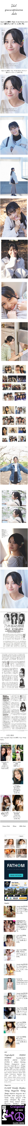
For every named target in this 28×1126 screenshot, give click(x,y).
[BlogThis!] (8, 735)
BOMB (23, 1104)
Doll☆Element (8, 1077)
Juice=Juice (7, 1066)
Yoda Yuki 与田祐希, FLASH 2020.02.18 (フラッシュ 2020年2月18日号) (21, 1040)
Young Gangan (15, 1098)
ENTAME (7, 1096)
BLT (24, 1094)
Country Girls (11, 1071)
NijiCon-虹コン (15, 1066)
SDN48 (9, 1082)
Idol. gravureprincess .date (14, 10)
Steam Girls (7, 1075)
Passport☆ (11, 1079)
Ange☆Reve (15, 1079)
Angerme (23, 1064)
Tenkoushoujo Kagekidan (15, 1074)
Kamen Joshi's (17, 1075)
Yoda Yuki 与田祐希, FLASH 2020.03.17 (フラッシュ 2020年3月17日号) (21, 939)
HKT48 (6, 1060)
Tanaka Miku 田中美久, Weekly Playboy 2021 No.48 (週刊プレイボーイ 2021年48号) (22, 997)
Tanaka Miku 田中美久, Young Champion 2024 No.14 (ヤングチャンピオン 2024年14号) (22, 968)
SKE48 (15, 1060)
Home (14, 826)
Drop (24, 1074)
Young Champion (10, 1100)
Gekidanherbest (12, 1080)
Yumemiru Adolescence (12, 1072)
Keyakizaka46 (20, 1058)
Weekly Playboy (18, 1088)
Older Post (22, 826)
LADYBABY (22, 1069)
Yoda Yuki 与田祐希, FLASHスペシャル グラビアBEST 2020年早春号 (21, 1026)
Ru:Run (6, 1082)
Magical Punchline (14, 1067)
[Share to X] (10, 735)
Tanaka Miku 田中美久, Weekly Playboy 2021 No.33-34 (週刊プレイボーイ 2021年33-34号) (22, 910)
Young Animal (14, 1102)
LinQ (24, 1075)
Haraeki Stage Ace (20, 1080)
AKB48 (22, 1055)
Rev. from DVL (8, 1069)
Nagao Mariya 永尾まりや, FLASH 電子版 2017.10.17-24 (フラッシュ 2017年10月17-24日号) (21, 1011)
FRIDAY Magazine (15, 1094)
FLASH (7, 1088)
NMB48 (7, 1058)
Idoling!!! (22, 1067)
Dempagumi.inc (15, 1064)
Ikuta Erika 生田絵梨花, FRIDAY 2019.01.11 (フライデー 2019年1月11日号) (21, 953)
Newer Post (6, 826)
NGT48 (23, 1060)
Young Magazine (11, 1091)
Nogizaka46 (6, 737)
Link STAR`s (16, 1069)
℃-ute (6, 1071)
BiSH (19, 1079)
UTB (23, 1098)
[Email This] (7, 735)
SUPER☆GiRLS (11, 1062)
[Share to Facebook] (11, 735)
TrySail (14, 1077)
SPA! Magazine (17, 1096)
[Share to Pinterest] (13, 735)
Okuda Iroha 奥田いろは (16, 737)
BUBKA (15, 1104)
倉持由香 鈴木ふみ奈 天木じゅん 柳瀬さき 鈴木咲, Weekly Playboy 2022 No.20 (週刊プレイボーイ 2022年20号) (21, 926)
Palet (7, 1079)
